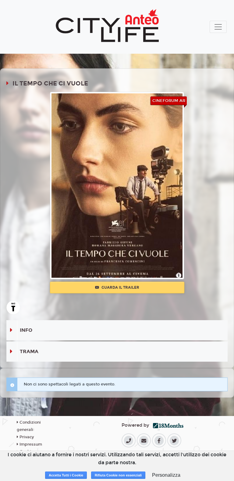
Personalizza (166, 475)
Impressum (30, 444)
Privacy (26, 437)
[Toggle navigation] (218, 27)
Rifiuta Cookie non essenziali (118, 475)
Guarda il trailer (120, 287)
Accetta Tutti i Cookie (66, 475)
